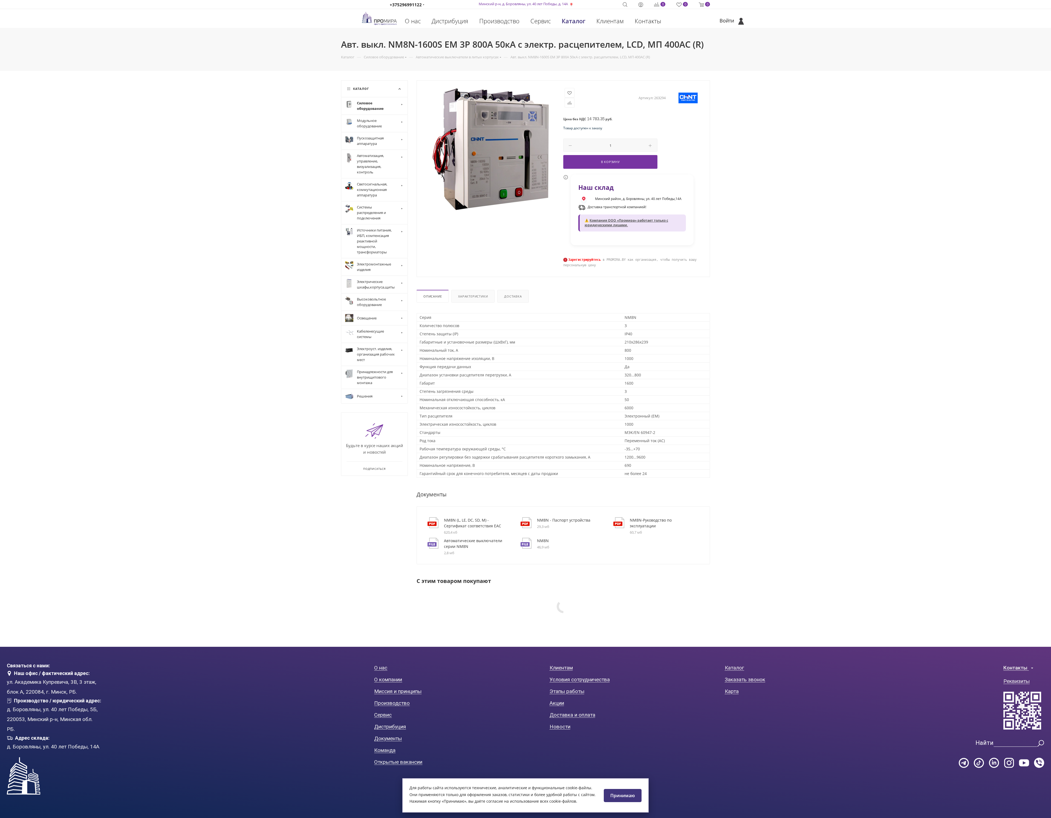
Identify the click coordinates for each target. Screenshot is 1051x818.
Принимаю (622, 796)
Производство (499, 21)
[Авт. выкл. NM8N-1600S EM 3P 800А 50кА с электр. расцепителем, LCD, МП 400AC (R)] (490, 149)
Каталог (573, 21)
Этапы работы (567, 691)
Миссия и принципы (397, 691)
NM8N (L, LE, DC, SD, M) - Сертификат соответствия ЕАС (472, 522)
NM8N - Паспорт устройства (563, 520)
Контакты (648, 21)
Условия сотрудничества (580, 679)
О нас (413, 21)
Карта (732, 691)
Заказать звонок (745, 679)
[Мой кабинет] (640, 5)
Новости (560, 726)
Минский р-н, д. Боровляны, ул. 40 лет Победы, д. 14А (523, 3)
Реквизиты (1016, 681)
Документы (388, 738)
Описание (432, 296)
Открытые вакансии (398, 762)
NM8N (543, 540)
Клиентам (610, 21)
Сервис (540, 21)
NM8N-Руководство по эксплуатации (651, 522)
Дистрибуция (450, 21)
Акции (557, 703)
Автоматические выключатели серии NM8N (473, 543)
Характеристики (473, 296)
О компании (388, 679)
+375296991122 (406, 4)
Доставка (513, 296)
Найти (984, 743)
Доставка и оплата (572, 715)
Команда (384, 750)
